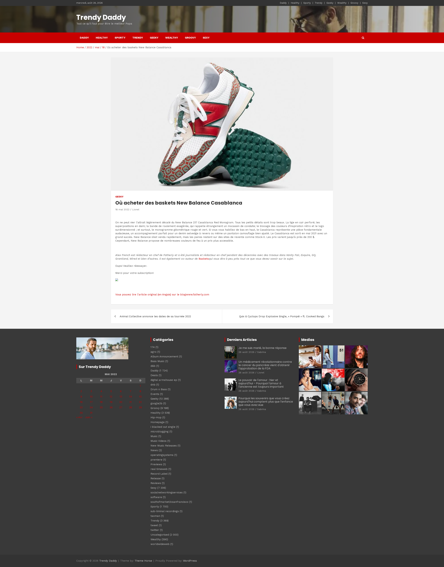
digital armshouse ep (164, 380)
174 (153, 347)
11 (101, 396)
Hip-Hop (156, 417)
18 (101, 402)
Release (156, 478)
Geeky (329, 3)
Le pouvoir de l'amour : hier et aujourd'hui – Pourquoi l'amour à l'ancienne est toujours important (261, 383)
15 (140, 396)
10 (91, 396)
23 (81, 407)
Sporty (307, 3)
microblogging (160, 431)
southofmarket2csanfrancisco (169, 501)
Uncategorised (160, 534)
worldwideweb (160, 544)
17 (91, 402)
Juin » (88, 417)
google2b (156, 403)
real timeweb (159, 469)
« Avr (79, 417)
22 (140, 402)
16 (81, 402)
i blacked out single (163, 426)
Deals (154, 375)
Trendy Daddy (101, 17)
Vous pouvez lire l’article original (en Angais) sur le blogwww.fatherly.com (162, 294)
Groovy (354, 3)
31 (91, 412)
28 (130, 407)
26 (111, 407)
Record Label (159, 473)
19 (111, 402)
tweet (154, 525)
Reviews (156, 483)
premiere (156, 459)
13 (121, 396)
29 (140, 407)
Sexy (365, 3)
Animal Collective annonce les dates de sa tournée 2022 (155, 316)
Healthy (295, 3)
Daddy (283, 3)
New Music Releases (164, 445)
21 (130, 402)
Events (155, 394)
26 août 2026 (246, 352)
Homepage (158, 422)
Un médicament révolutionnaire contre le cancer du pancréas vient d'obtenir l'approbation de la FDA (265, 365)
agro (153, 351)
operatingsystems (162, 455)
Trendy (318, 3)
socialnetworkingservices (167, 492)
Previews (156, 464)
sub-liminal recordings (165, 511)
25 (101, 407)
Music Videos (158, 440)
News (154, 450)
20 (120, 402)
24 (91, 407)
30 (81, 412)
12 (111, 396)
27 (120, 407)
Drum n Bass (159, 389)
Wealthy (342, 3)
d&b (153, 365)
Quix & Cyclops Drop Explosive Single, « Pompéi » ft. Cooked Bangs (281, 316)
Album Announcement (164, 356)
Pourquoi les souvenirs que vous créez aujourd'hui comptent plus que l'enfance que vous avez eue (265, 401)
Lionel (135, 209)
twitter (155, 530)
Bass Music (157, 361)
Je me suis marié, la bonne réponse (262, 348)
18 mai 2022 (122, 209)
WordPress (190, 560)
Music (154, 436)
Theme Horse (143, 560)
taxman (155, 516)
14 (130, 396)
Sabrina (261, 352)
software (156, 497)
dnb (153, 384)
